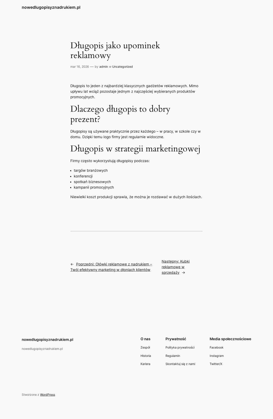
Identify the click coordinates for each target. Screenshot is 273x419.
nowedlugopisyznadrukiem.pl (51, 7)
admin (103, 66)
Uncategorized (122, 66)
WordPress (47, 394)
